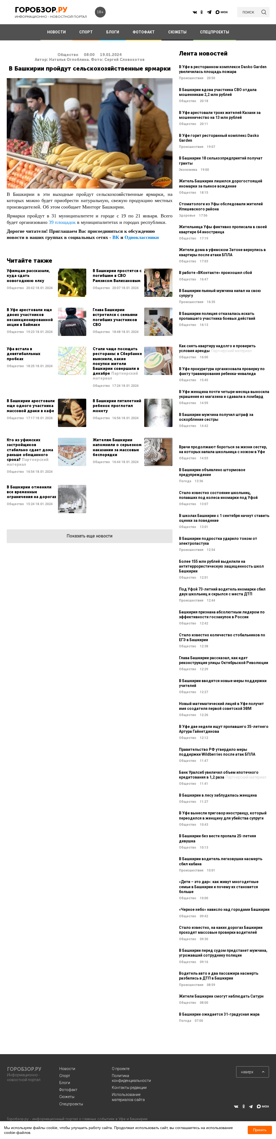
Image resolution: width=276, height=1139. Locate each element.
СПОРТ (86, 32)
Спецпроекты (71, 1104)
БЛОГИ (112, 32)
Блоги (64, 1083)
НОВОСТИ (56, 32)
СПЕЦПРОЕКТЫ (214, 32)
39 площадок (62, 222)
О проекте (120, 1069)
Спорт (64, 1076)
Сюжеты (66, 1097)
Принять (260, 1130)
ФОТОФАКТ (144, 32)
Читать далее (46, 283)
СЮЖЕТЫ (177, 32)
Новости (67, 1069)
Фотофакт (68, 1090)
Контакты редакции (129, 1087)
